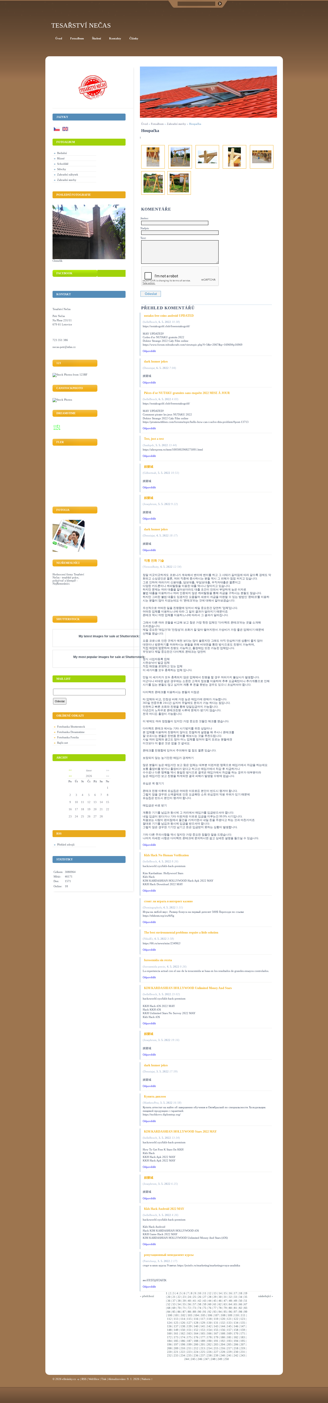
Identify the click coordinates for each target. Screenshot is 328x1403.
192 (222, 1340)
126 (182, 1322)
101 (176, 1315)
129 (202, 1322)
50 (240, 1300)
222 (182, 1351)
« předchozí (147, 1296)
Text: (143, 237)
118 (209, 1318)
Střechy (61, 169)
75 (204, 1307)
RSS (83, 1378)
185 (176, 1340)
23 (184, 1296)
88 (189, 1311)
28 (209, 1296)
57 (194, 1304)
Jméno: (144, 218)
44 (209, 1300)
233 (176, 1355)
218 (236, 1348)
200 (196, 1344)
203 (216, 1344)
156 (222, 1329)
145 (229, 1326)
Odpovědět (149, 351)
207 (242, 1344)
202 (209, 1344)
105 (203, 1315)
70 (179, 1307)
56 (189, 1304)
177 (202, 1337)
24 (189, 1296)
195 (242, 1340)
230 (236, 1351)
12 (209, 1293)
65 (235, 1304)
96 (230, 1311)
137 (176, 1326)
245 (193, 1359)
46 (220, 1300)
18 (240, 1293)
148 (169, 1329)
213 (202, 1348)
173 (176, 1337)
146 (236, 1326)
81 (235, 1307)
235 (189, 1355)
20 (168, 1296)
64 (230, 1304)
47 (225, 1300)
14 (220, 1293)
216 (222, 1348)
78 (220, 1307)
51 (245, 1300)
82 (240, 1307)
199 (189, 1344)
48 (230, 1300)
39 (184, 1300)
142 (209, 1326)
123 (242, 1318)
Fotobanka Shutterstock (71, 726)
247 (206, 1359)
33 (235, 1296)
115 (189, 1318)
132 (222, 1322)
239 (216, 1355)
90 (199, 1311)
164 (196, 1333)
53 (174, 1304)
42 (199, 1300)
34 (240, 1296)
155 (216, 1329)
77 (215, 1307)
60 (209, 1304)
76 (209, 1307)
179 (216, 1337)
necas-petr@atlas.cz (64, 346)
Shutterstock (129, 636)
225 (202, 1351)
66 (240, 1304)
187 (189, 1340)
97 (235, 1311)
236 (196, 1355)
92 (209, 1311)
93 (215, 1311)
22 (179, 1296)
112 (169, 1318)
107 (216, 1315)
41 (194, 1300)
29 (215, 1296)
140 (196, 1326)
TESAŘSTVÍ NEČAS (81, 25)
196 (169, 1344)
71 (184, 1307)
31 (225, 1296)
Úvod (144, 123)
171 (242, 1333)
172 (169, 1337)
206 (236, 1344)
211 (189, 1348)
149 (176, 1329)
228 (222, 1351)
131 (216, 1322)
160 (169, 1333)
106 (210, 1315)
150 (182, 1329)
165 (202, 1333)
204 (222, 1344)
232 (169, 1355)
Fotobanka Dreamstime (71, 731)
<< (70, 770)
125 (176, 1322)
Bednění (62, 153)
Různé (61, 158)
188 (196, 1340)
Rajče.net (62, 742)
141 (202, 1326)
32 (230, 1296)
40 (189, 1300)
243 (242, 1355)
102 (183, 1315)
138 (182, 1326)
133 (229, 1322)
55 (184, 1304)
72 (189, 1307)
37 (174, 1300)
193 (229, 1340)
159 (242, 1329)
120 (222, 1318)
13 (215, 1293)
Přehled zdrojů (66, 844)
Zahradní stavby (176, 123)
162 (182, 1333)
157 (229, 1329)
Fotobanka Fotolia (68, 737)
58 (199, 1304)
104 (196, 1315)
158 (236, 1329)
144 (222, 1326)
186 (182, 1340)
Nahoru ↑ (147, 1378)
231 (242, 1351)
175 (189, 1337)
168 (222, 1333)
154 (209, 1329)
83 (245, 1307)
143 (216, 1326)
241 (229, 1355)
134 (236, 1322)
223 (189, 1351)
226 (209, 1351)
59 (204, 1304)
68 (168, 1307)
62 (220, 1304)
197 (176, 1344)
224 (196, 1351)
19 (245, 1293)
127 (189, 1322)
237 (202, 1355)
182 (236, 1337)
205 (229, 1344)
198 (182, 1344)
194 (236, 1340)
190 (209, 1340)
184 (169, 1340)
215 (216, 1348)
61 (215, 1304)
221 (176, 1351)
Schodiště (62, 163)
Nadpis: (144, 228)
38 (179, 1300)
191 (216, 1340)
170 (236, 1333)
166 (209, 1333)
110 (236, 1315)
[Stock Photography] (62, 399)
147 (242, 1326)
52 (168, 1304)
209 (176, 1348)
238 (209, 1355)
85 (174, 1311)
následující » (265, 1296)
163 (189, 1333)
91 (204, 1311)
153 (202, 1329)
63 (225, 1304)
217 (229, 1348)
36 (168, 1300)
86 (179, 1311)
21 (174, 1296)
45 (215, 1300)
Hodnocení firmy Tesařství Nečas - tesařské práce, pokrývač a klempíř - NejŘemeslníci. (68, 579)
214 (209, 1348)
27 (204, 1296)
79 (225, 1307)
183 (242, 1337)
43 (204, 1300)
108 (223, 1315)
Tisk (103, 1378)
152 (196, 1329)
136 (169, 1326)
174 (182, 1337)
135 (242, 1322)
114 (182, 1318)
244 (186, 1359)
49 (235, 1300)
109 (230, 1315)
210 (182, 1348)
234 (182, 1355)
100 (170, 1315)
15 (225, 1293)
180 (222, 1337)
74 (199, 1307)
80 (230, 1307)
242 (236, 1355)
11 (204, 1293)
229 (229, 1351)
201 (202, 1344)
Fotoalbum (157, 123)
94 (220, 1311)
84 (168, 1311)
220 (169, 1351)
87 (184, 1311)
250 (226, 1359)
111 (243, 1315)
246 (200, 1359)
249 (220, 1359)
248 (213, 1359)
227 (216, 1351)
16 (230, 1293)
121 (229, 1318)
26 (199, 1296)
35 (245, 1296)
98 (240, 1311)
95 (225, 1311)
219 (242, 1348)
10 (199, 1293)
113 (176, 1318)
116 (196, 1318)
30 (220, 1296)
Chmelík (58, 260)
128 (196, 1322)
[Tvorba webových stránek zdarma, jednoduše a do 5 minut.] (78, 1379)
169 (229, 1333)
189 (202, 1340)
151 (189, 1329)
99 (245, 1311)
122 (236, 1318)
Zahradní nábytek (67, 174)
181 (229, 1337)
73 (194, 1307)
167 (216, 1333)
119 (216, 1318)
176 (196, 1337)
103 (190, 1315)
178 (209, 1337)
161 (176, 1333)
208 (169, 1348)
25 (194, 1296)
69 (174, 1307)
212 (196, 1348)
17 (235, 1293)
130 (209, 1322)
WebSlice (93, 1378)
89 (194, 1311)
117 (202, 1318)
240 (222, 1355)
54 (179, 1304)
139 (189, 1326)
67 (245, 1304)
